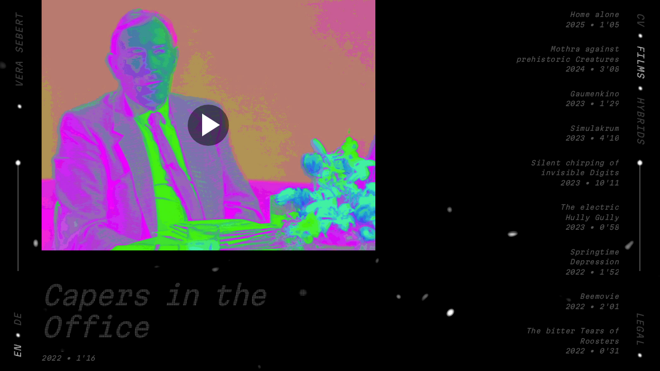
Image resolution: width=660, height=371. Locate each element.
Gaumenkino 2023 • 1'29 (592, 99)
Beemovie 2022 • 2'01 (592, 302)
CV (640, 19)
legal (639, 329)
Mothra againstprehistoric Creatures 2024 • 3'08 (567, 59)
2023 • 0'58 (589, 218)
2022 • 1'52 (592, 262)
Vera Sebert (19, 50)
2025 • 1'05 (592, 20)
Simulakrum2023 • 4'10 (592, 134)
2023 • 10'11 (575, 173)
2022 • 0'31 (572, 341)
